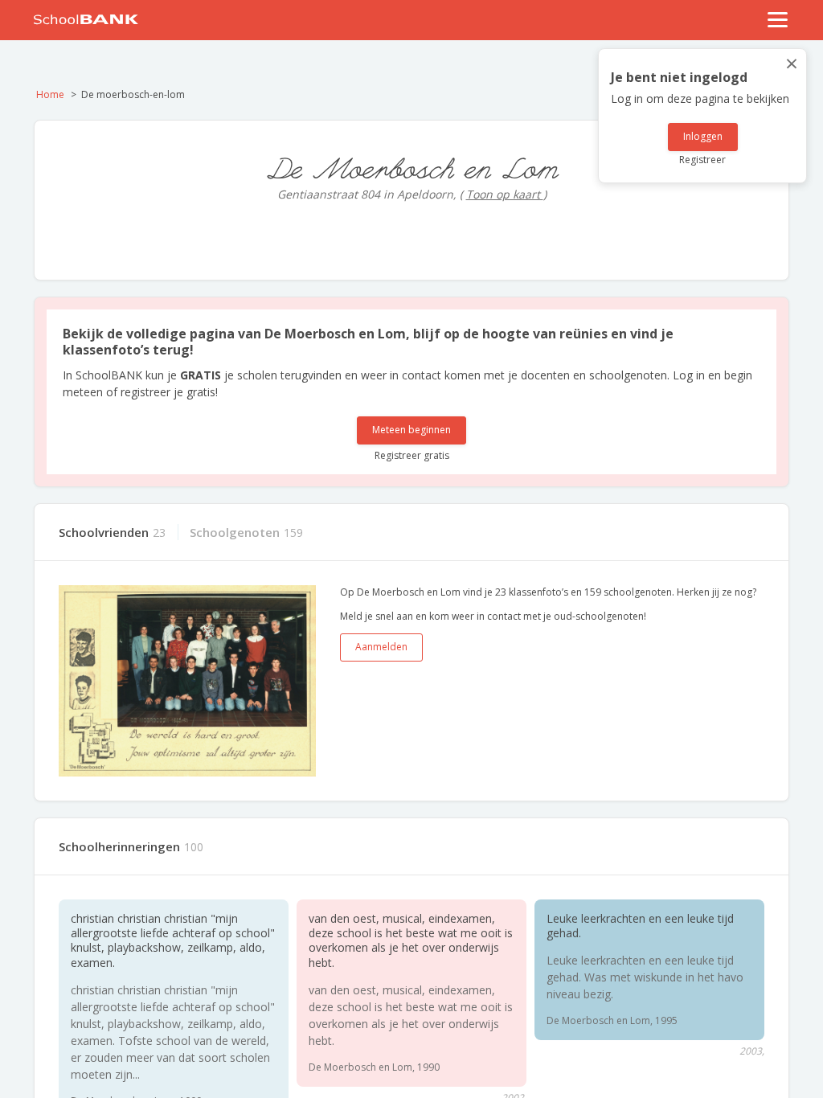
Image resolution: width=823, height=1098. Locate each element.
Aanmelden (381, 646)
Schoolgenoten (235, 532)
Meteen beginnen (411, 429)
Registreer (702, 159)
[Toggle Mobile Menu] (778, 19)
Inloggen (703, 136)
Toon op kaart (504, 194)
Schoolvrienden (104, 532)
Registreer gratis (412, 455)
